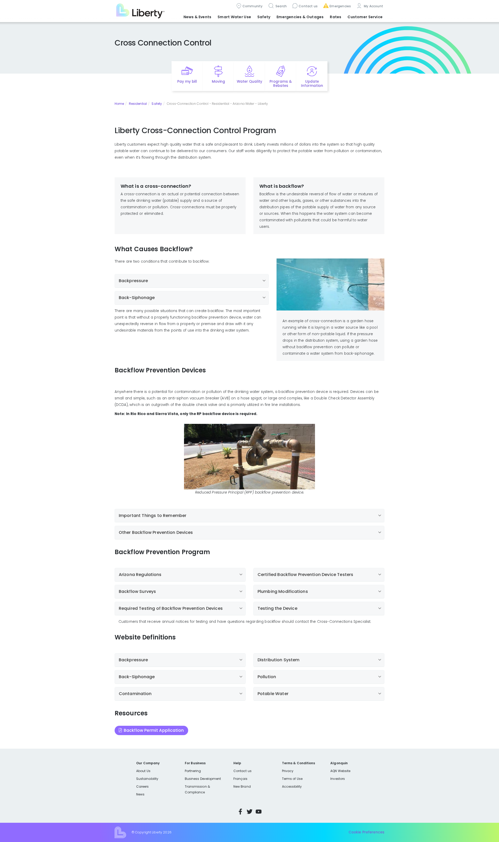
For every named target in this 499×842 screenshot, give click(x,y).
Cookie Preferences (366, 832)
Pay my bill (187, 81)
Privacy (287, 771)
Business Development (203, 778)
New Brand (242, 786)
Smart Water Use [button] (234, 17)
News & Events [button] (197, 17)
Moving (218, 81)
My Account (373, 6)
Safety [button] (263, 17)
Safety (157, 103)
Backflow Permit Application (154, 730)
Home (119, 103)
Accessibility (292, 786)
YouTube (258, 811)
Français (240, 778)
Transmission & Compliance (197, 789)
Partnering (193, 771)
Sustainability (147, 778)
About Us (143, 771)
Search (281, 6)
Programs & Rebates (281, 83)
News (140, 794)
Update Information (312, 83)
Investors (337, 778)
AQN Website (340, 771)
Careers (142, 786)
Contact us (308, 6)
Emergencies (340, 6)
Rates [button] (335, 17)
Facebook (240, 811)
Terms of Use (292, 778)
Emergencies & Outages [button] (300, 17)
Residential (138, 103)
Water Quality (249, 81)
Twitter (249, 811)
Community (252, 6)
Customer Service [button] (365, 17)
